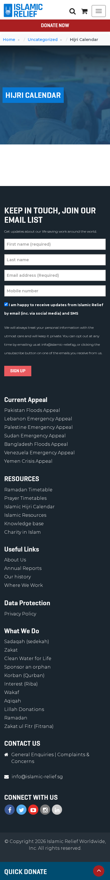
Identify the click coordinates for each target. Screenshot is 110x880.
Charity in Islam (22, 532)
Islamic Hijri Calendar (29, 506)
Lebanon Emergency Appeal (38, 418)
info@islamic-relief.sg (58, 344)
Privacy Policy (20, 614)
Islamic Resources (25, 515)
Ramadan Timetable (28, 489)
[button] (84, 11)
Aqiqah (12, 701)
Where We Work (23, 585)
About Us (15, 560)
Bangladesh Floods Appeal (36, 444)
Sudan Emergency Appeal (35, 435)
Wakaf (11, 692)
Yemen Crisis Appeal (28, 461)
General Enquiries (32, 754)
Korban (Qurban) (24, 675)
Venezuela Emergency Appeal (39, 452)
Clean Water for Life (27, 658)
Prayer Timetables (25, 498)
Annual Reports (22, 568)
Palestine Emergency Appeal (38, 427)
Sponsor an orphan (27, 667)
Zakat (11, 650)
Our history (17, 577)
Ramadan (15, 718)
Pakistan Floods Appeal (32, 410)
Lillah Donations (24, 709)
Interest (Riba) (21, 684)
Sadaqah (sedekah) (26, 641)
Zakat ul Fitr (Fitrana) (29, 726)
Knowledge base (24, 523)
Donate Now (55, 25)
